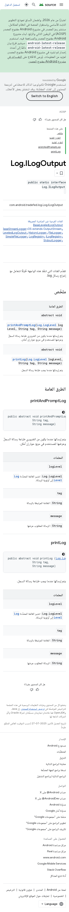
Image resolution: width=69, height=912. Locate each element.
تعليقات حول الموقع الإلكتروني (33, 895)
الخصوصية (58, 895)
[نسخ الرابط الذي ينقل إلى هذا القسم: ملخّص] (50, 292)
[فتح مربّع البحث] (33, 4)
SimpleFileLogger (16, 236)
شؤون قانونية (25, 889)
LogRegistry (36, 236)
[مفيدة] (40, 119)
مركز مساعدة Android (54, 845)
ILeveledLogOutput (14, 232)
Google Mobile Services (51, 863)
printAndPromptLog (21, 325)
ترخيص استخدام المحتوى (32, 708)
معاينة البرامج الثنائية (56, 764)
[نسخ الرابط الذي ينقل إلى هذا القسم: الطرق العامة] (41, 389)
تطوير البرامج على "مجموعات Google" (46, 823)
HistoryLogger (37, 232)
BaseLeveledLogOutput (48, 225)
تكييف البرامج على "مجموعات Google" (46, 829)
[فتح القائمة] (61, 4)
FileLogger (55, 232)
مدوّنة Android (57, 804)
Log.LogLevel (46, 325)
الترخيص (10, 889)
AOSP (62, 111)
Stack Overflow (56, 869)
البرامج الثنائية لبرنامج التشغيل (51, 776)
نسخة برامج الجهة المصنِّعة (53, 770)
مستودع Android (56, 745)
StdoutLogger (53, 240)
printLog (19, 359)
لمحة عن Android (56, 889)
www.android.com (54, 857)
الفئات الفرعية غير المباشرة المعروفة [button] (32, 231)
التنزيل (62, 758)
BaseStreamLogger (14, 229)
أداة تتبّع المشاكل (58, 876)
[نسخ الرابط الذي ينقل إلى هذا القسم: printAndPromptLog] (26, 401)
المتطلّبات (61, 751)
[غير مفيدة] (34, 119)
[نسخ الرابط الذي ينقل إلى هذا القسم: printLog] (47, 543)
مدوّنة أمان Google (56, 810)
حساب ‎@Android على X (53, 792)
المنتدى (39, 889)
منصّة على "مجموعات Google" (50, 817)
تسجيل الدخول (12, 4)
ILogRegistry (54, 236)
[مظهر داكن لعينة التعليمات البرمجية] (63, 412)
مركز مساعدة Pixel (56, 851)
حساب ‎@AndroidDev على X (50, 798)
